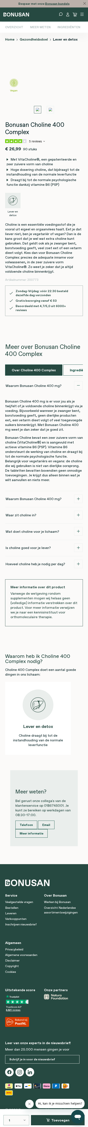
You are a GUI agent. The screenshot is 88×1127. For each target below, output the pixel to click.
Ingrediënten (68, 27)
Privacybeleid (14, 949)
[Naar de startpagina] (16, 14)
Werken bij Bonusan (57, 902)
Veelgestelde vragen (19, 902)
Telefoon (26, 825)
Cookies (10, 972)
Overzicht (14, 27)
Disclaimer (12, 960)
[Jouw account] (67, 14)
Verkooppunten (15, 919)
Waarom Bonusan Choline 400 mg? (34, 385)
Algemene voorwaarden (21, 955)
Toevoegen (60, 1120)
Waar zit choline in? (21, 515)
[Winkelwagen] (75, 14)
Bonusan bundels (57, 3)
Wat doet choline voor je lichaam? (32, 531)
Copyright (12, 966)
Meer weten (40, 27)
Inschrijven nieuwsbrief (21, 924)
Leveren (10, 913)
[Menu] (82, 14)
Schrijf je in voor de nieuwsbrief (32, 1059)
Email (46, 825)
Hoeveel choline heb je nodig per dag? (35, 564)
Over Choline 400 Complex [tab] (34, 370)
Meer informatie (31, 833)
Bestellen (11, 908)
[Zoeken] (60, 14)
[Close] (84, 3)
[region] (44, 83)
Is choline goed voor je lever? (28, 547)
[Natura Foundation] (61, 997)
